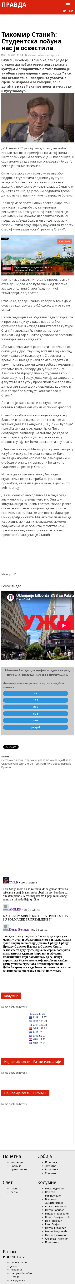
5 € (35, 693)
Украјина (16, 1269)
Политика (51, 1162)
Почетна (12, 1156)
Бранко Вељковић (56, 1206)
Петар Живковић (55, 1228)
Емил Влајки (52, 1224)
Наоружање (18, 1280)
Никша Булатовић (56, 1235)
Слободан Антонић (56, 1238)
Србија (45, 1156)
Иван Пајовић (53, 1220)
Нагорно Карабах (21, 1273)
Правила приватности (19, 1167)
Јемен (14, 1266)
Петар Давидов (54, 1210)
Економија (51, 1169)
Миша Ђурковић (55, 1188)
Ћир (64, 11)
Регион (15, 1192)
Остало (15, 1277)
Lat (71, 11)
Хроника (50, 1173)
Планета (16, 1188)
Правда (14, 4)
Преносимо (52, 1242)
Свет (8, 1182)
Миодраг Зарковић (57, 1213)
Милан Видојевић (56, 1231)
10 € (35, 700)
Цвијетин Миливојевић (53, 1193)
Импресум (17, 1162)
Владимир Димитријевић (54, 1200)
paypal (35, 727)
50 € (35, 713)
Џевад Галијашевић (57, 1217)
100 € (35, 720)
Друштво (50, 1166)
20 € (35, 707)
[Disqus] (37, 820)
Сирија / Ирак (19, 1262)
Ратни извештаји (14, 1253)
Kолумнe (47, 1182)
